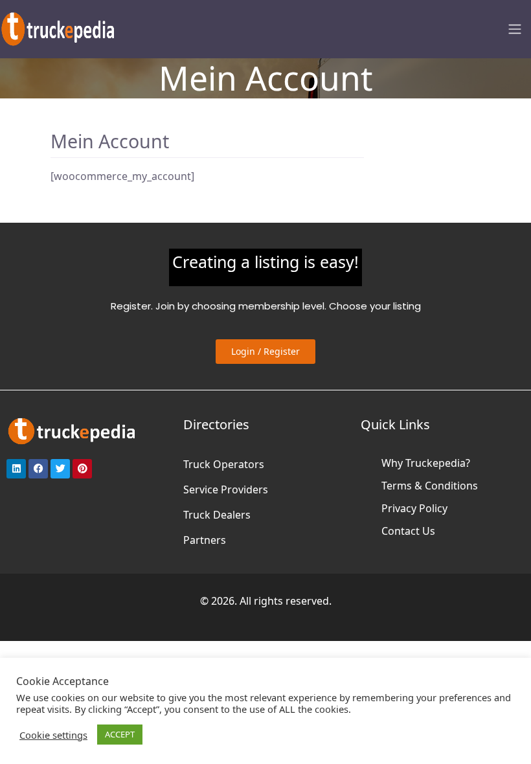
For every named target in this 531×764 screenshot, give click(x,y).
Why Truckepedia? (425, 462)
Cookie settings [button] (53, 735)
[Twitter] (60, 468)
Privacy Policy (414, 508)
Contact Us (408, 530)
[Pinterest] (82, 468)
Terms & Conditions (429, 485)
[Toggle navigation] (515, 29)
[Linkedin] (16, 468)
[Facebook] (38, 468)
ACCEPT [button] (120, 734)
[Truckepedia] (58, 27)
